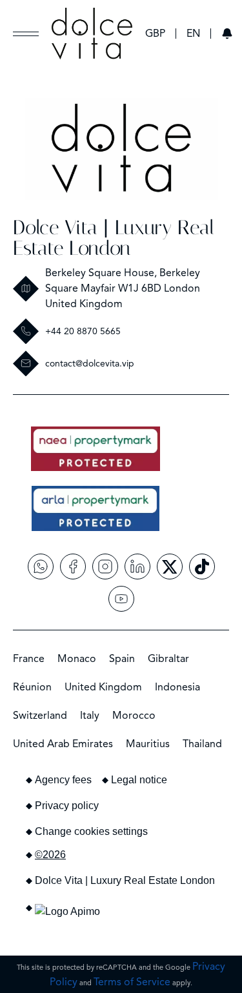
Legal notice (139, 779)
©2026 (50, 854)
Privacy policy (67, 805)
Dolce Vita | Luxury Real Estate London (113, 238)
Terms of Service (132, 982)
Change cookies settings (91, 831)
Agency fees (63, 779)
